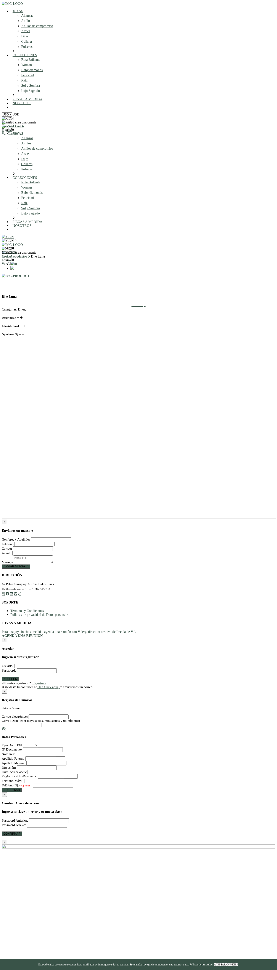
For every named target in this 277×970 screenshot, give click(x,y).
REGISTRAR (11, 790)
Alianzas (27, 15)
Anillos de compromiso (37, 26)
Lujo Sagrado (30, 91)
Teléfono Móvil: (12, 781)
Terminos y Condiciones (27, 611)
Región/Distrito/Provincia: (19, 776)
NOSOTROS (22, 103)
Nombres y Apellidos (16, 539)
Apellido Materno (14, 763)
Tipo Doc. (8, 745)
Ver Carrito (9, 133)
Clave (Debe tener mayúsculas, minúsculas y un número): (41, 720)
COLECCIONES (25, 55)
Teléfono (8, 544)
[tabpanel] (138, 276)
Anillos (26, 20)
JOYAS (18, 11)
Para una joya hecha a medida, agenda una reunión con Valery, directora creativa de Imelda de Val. (69, 632)
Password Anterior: (15, 820)
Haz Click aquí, (48, 687)
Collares (26, 41)
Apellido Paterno (13, 758)
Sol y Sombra (30, 85)
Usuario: (7, 666)
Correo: (7, 548)
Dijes (24, 36)
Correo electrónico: (15, 716)
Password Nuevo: (14, 825)
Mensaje (7, 562)
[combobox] (15, 114)
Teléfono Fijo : (17, 785)
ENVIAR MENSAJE (16, 566)
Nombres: (8, 754)
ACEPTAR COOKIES (226, 964)
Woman (26, 65)
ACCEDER (10, 679)
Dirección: (9, 767)
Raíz (24, 80)
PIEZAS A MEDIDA (27, 99)
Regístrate (39, 683)
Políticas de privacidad (201, 964)
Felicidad (27, 75)
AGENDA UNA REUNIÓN (36, 107)
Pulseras (26, 46)
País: (5, 772)
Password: (9, 670)
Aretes (25, 31)
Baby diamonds (32, 70)
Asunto (6, 553)
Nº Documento (12, 749)
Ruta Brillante (30, 59)
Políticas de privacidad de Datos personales (39, 614)
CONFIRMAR (11, 833)
